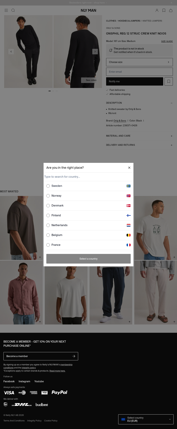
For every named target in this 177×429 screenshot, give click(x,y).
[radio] (48, 186)
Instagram (24, 381)
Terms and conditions (14, 420)
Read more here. (57, 370)
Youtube (39, 381)
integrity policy (29, 367)
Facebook (9, 381)
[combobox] (88, 177)
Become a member (17, 356)
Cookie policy (50, 420)
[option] (88, 186)
